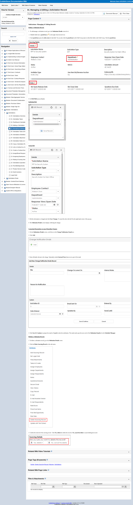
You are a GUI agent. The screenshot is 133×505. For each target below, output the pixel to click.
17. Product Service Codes (18, 169)
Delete (32, 464)
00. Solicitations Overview (18, 116)
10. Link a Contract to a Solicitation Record (23, 147)
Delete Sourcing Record (42, 464)
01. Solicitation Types (17, 119)
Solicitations (37, 14)
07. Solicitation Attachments (18, 138)
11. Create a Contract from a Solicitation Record (24, 150)
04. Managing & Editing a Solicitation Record (23, 128)
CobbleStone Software (54, 503)
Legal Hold (14, 175)
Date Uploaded (98, 483)
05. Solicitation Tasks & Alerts (19, 131)
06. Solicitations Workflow (18, 134)
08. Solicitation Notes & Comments (20, 141)
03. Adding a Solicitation (18, 125)
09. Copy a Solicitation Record (19, 144)
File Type (64, 483)
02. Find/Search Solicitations (19, 122)
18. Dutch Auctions (16, 172)
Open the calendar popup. (123, 486)
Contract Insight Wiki (66, 503)
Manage (51, 464)
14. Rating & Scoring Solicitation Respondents (24, 159)
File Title (43, 483)
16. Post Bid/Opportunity (18, 166)
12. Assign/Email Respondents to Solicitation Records (26, 153)
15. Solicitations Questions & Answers (21, 162)
